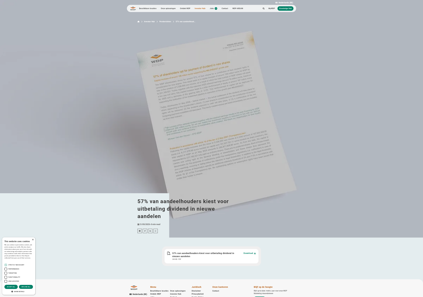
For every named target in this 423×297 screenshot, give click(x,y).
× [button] (33, 240)
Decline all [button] (25, 287)
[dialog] (18, 266)
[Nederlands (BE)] (138, 21)
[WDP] (133, 8)
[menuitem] (139, 231)
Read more (7, 260)
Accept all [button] (11, 287)
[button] (284, 2)
